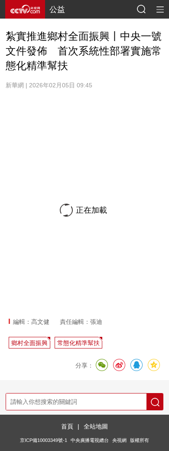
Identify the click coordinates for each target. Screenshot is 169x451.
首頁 (67, 426)
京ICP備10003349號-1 (43, 440)
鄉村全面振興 (29, 342)
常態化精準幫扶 (78, 342)
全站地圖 (96, 426)
